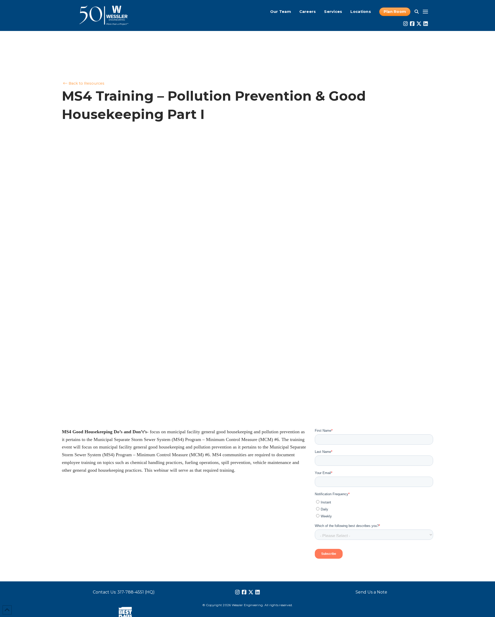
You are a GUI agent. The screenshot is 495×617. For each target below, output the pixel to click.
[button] (417, 12)
